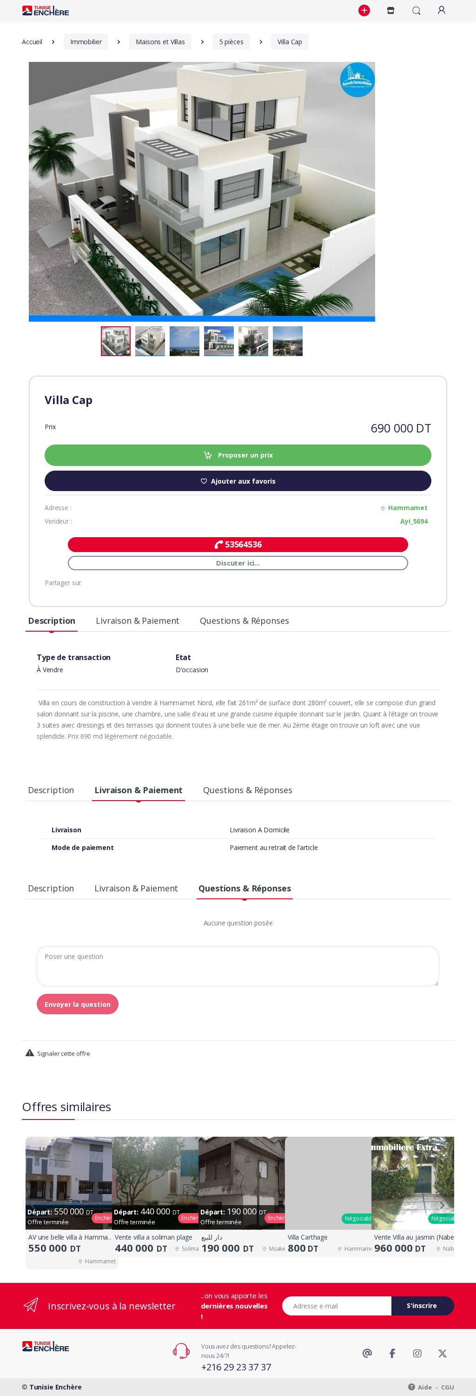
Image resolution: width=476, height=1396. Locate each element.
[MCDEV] (45, 10)
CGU (447, 1387)
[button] (365, 11)
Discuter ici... (238, 562)
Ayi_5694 (414, 521)
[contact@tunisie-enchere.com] (367, 1353)
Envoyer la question (78, 1004)
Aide (424, 1387)
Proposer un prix (244, 455)
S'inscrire (422, 1305)
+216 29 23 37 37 (236, 1367)
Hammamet (408, 507)
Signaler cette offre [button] (63, 1053)
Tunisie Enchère (55, 1387)
